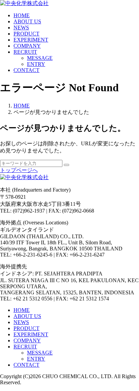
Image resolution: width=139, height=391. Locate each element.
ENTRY (36, 64)
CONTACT (26, 70)
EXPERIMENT (30, 40)
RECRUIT (25, 52)
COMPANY (27, 46)
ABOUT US (27, 21)
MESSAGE (40, 58)
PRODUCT (26, 33)
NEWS (21, 27)
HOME (21, 15)
